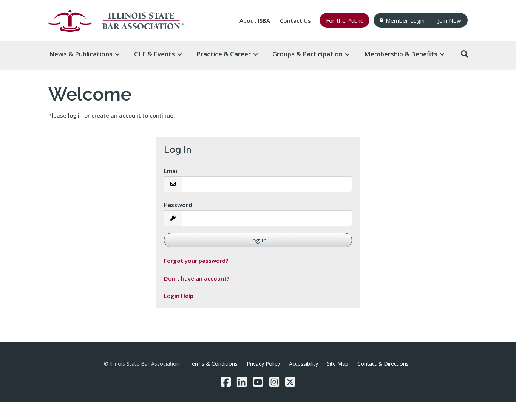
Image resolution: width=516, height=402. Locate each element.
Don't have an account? (196, 278)
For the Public (344, 20)
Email (171, 171)
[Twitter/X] (290, 382)
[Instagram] (274, 382)
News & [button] (81, 54)
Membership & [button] (400, 54)
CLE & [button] (154, 54)
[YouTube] (258, 382)
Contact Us (295, 20)
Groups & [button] (307, 54)
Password (178, 205)
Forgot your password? (196, 260)
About (254, 20)
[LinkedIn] (241, 382)
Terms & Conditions (213, 363)
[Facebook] (226, 382)
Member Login (405, 20)
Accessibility (303, 363)
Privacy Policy (263, 363)
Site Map (337, 363)
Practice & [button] (223, 54)
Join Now (450, 20)
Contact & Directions (383, 363)
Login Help (178, 296)
